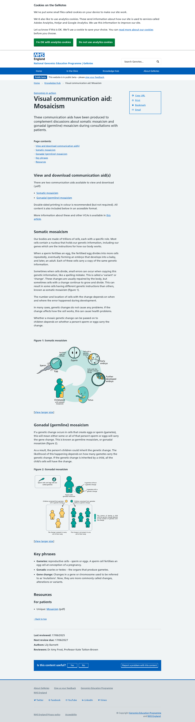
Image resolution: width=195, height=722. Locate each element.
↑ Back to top (40, 619)
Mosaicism (53, 609)
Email (138, 109)
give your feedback (94, 77)
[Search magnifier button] (158, 61)
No (83, 665)
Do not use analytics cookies (95, 42)
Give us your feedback (65, 688)
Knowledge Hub (111, 71)
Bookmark (140, 105)
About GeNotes (151, 71)
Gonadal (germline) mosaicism (51, 154)
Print (137, 100)
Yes (72, 665)
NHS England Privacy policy (47, 714)
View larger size (44, 412)
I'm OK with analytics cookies (53, 42)
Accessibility (71, 714)
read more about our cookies (136, 29)
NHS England (40, 692)
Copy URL (140, 95)
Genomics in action (45, 93)
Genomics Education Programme (97, 688)
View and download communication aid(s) (58, 146)
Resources (41, 162)
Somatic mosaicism (45, 150)
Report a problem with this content (139, 665)
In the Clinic (72, 71)
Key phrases (42, 158)
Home (39, 71)
